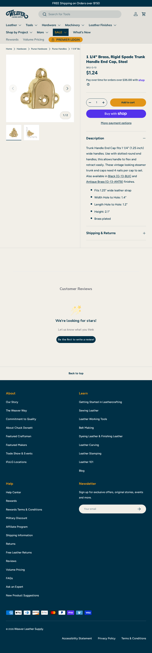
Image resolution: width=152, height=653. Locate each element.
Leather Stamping (90, 453)
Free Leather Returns (19, 552)
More (40, 32)
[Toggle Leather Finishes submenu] (115, 25)
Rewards (12, 39)
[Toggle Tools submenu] (36, 25)
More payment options (116, 123)
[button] (144, 14)
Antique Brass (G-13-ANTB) (104, 181)
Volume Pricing (33, 39)
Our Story (12, 402)
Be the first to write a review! (76, 339)
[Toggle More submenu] (47, 32)
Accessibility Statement (77, 638)
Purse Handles (59, 49)
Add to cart (128, 102)
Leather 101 (86, 462)
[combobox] (79, 14)
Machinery (72, 25)
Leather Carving (89, 445)
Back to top (76, 373)
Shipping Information (19, 535)
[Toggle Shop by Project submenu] (31, 32)
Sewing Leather (88, 410)
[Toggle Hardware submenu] (59, 25)
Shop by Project (17, 32)
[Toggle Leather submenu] (20, 25)
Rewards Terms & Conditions (24, 509)
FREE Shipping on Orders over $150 (76, 3)
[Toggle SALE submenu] (65, 32)
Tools (29, 25)
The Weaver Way (16, 410)
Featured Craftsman (18, 436)
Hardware (49, 25)
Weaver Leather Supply (28, 629)
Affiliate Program (17, 526)
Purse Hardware (39, 49)
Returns (10, 543)
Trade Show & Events (19, 453)
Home (9, 49)
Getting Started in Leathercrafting (100, 402)
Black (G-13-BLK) (119, 176)
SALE (58, 32)
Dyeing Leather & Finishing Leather (101, 436)
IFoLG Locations (16, 462)
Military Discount (16, 518)
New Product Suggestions (22, 595)
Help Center (13, 492)
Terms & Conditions (133, 638)
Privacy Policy (106, 638)
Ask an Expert (14, 586)
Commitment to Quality (21, 419)
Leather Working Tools (93, 419)
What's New (82, 32)
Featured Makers (16, 445)
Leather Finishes (100, 25)
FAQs (9, 578)
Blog (82, 470)
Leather (11, 25)
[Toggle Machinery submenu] (83, 25)
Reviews (11, 561)
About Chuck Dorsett (19, 427)
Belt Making (86, 427)
